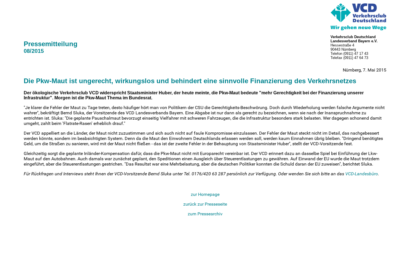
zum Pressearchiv (205, 213)
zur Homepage (205, 194)
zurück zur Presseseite (205, 204)
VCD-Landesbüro (361, 173)
